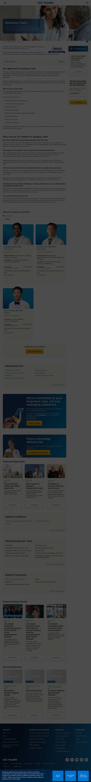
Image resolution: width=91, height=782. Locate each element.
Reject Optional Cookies (70, 776)
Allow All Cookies (58, 776)
